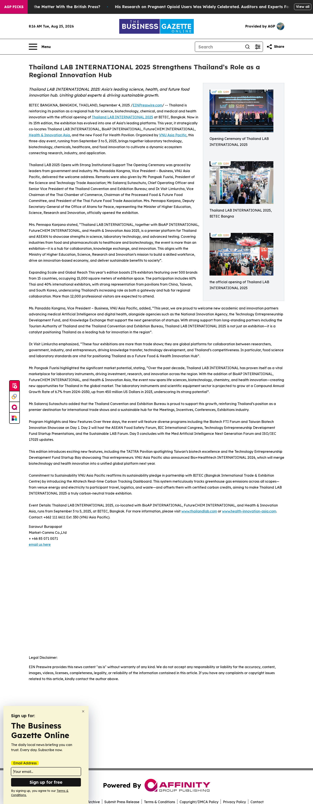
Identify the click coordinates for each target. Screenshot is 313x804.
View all (302, 6)
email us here (40, 544)
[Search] (247, 47)
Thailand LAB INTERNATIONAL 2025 (122, 117)
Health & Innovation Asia (49, 135)
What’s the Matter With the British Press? (59, 6)
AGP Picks (13, 7)
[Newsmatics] (14, 418)
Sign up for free (46, 782)
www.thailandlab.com (199, 511)
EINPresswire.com (147, 105)
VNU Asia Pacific (173, 135)
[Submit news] (14, 386)
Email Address (25, 763)
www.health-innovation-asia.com (249, 511)
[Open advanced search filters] (258, 47)
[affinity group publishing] (14, 407)
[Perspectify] (14, 396)
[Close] (83, 711)
